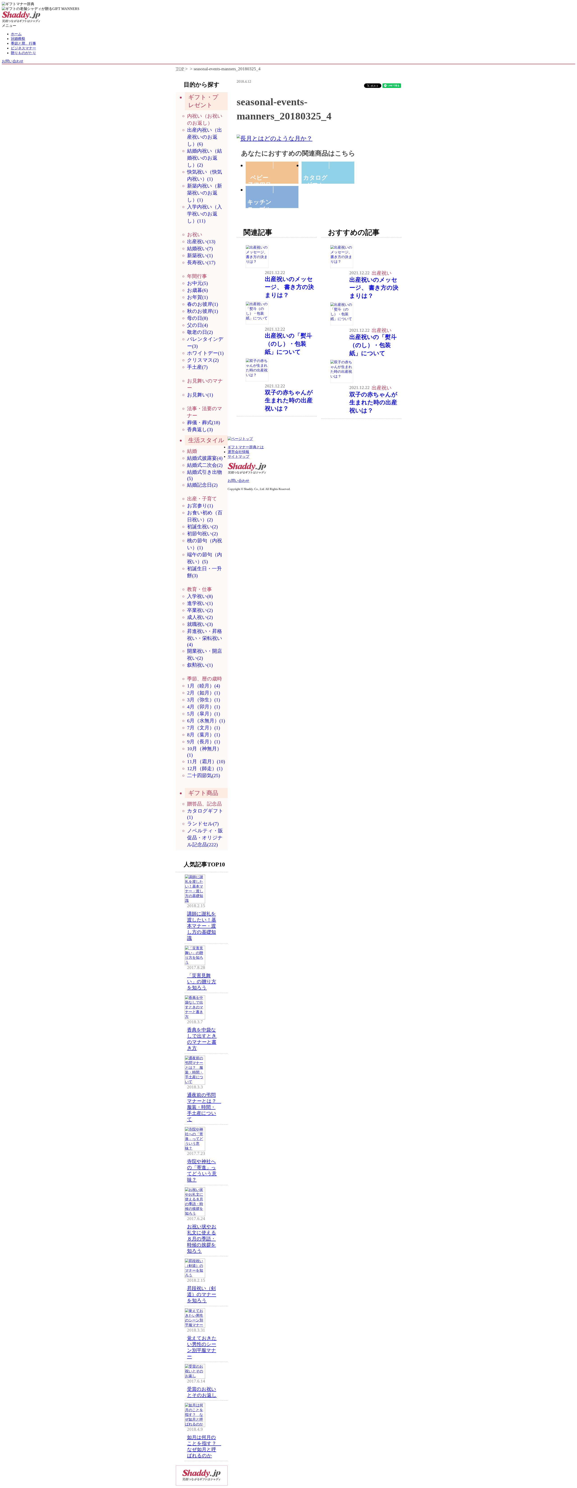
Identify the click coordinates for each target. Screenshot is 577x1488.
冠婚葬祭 (18, 39)
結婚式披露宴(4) (204, 458)
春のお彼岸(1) (202, 304)
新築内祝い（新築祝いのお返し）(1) (204, 193)
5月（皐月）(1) (203, 714)
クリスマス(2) (203, 360)
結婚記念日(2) (202, 485)
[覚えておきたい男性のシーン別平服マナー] (195, 1325)
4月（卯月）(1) (203, 707)
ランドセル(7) (203, 823)
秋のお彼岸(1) (202, 311)
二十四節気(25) (203, 775)
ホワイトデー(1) (205, 353)
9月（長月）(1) (203, 741)
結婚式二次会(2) (204, 465)
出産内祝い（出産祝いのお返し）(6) (204, 137)
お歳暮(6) (197, 290)
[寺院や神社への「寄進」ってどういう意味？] (195, 1148)
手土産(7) (197, 367)
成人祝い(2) (200, 617)
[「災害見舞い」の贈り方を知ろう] (195, 962)
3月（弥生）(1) (203, 700)
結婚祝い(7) (200, 248)
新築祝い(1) (200, 255)
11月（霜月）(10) (206, 761)
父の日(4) (197, 325)
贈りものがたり (23, 53)
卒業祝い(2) (200, 610)
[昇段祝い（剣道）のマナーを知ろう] (195, 1275)
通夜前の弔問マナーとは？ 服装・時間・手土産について (204, 1107)
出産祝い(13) (201, 241)
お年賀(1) (197, 297)
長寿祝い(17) (201, 262)
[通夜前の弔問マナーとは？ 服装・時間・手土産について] (195, 1082)
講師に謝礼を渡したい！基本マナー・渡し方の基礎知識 (201, 926)
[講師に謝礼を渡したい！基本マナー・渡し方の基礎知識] (195, 900)
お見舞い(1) (200, 395)
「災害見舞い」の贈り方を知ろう (201, 981)
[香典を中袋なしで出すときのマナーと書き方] (195, 1017)
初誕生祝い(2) (202, 526)
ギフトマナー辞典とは (246, 447)
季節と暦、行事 (23, 43)
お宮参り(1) (200, 505)
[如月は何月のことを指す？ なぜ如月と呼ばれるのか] (195, 1424)
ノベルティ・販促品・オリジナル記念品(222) (205, 837)
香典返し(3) (200, 429)
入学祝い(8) (200, 596)
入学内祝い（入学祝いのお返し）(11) (204, 214)
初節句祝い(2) (202, 533)
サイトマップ (238, 456)
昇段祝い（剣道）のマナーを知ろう (201, 1294)
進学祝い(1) (200, 603)
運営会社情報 (238, 452)
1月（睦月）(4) (203, 686)
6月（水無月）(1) (206, 720)
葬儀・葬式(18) (203, 422)
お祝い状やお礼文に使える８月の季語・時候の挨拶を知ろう (201, 1238)
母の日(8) (197, 318)
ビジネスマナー (23, 48)
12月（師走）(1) (204, 768)
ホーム (16, 34)
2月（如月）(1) (203, 693)
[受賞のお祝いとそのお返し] (195, 1376)
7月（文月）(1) (203, 727)
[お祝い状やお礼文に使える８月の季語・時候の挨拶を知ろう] (195, 1213)
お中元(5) (197, 283)
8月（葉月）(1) (203, 734)
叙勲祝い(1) (200, 665)
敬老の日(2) (200, 332)
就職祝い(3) (200, 624)
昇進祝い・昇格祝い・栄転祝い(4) (204, 637)
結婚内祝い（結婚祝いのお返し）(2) (204, 158)
